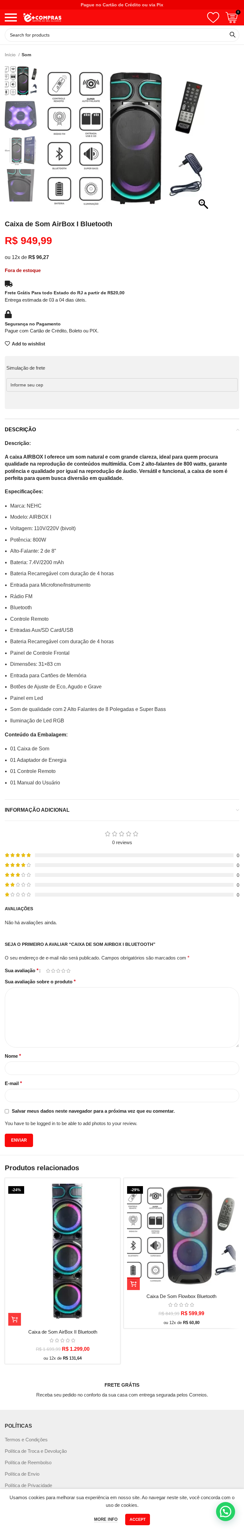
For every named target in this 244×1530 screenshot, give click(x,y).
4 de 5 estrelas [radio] (63, 970)
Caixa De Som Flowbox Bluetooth (181, 1296)
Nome (13, 1056)
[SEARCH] (232, 35)
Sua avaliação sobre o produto (40, 981)
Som (26, 54)
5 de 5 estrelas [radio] (68, 970)
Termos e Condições (26, 1439)
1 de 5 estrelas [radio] (48, 970)
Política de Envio (22, 1474)
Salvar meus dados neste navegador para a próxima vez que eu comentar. (93, 1111)
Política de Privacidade (28, 1485)
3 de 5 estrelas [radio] (58, 970)
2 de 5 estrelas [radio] (53, 970)
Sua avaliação (21, 970)
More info (106, 1519)
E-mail (13, 1083)
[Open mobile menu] (11, 17)
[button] (203, 141)
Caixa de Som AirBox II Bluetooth (62, 1332)
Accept (138, 1519)
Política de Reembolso (28, 1462)
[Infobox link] (122, 1384)
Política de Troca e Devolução (36, 1451)
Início (11, 54)
